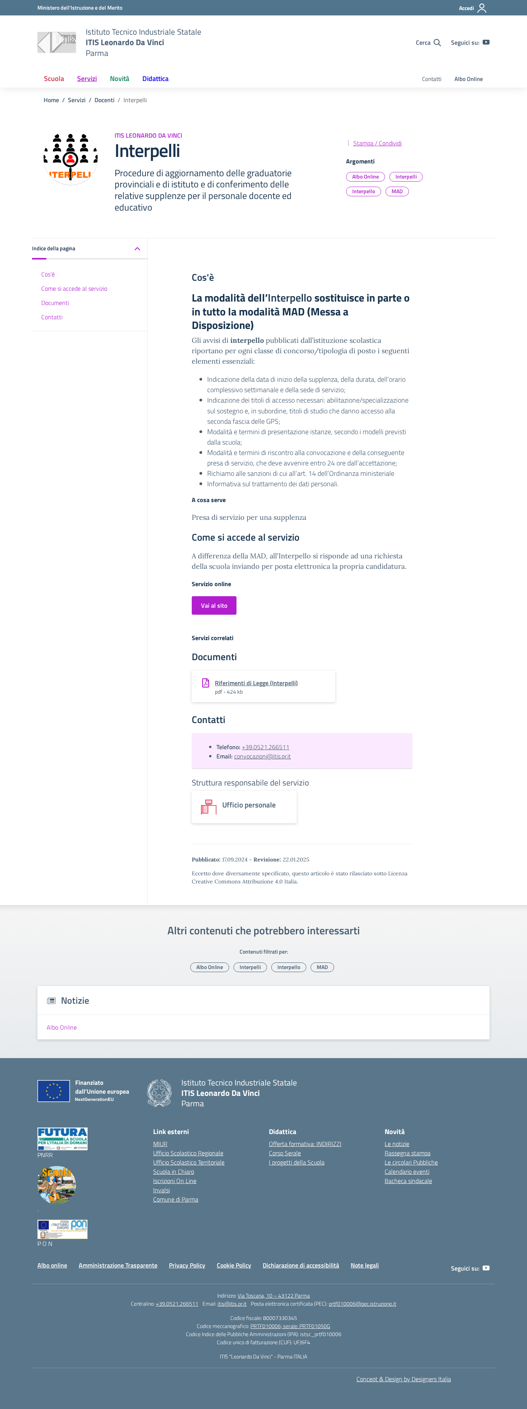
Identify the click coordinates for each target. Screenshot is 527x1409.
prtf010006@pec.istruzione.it (362, 1303)
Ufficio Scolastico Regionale (188, 1153)
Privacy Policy (187, 1265)
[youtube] (486, 42)
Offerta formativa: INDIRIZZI (305, 1143)
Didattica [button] (155, 78)
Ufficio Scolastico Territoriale (189, 1162)
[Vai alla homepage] (56, 42)
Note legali (365, 1265)
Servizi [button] (87, 78)
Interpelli (406, 176)
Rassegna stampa (408, 1153)
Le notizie (397, 1143)
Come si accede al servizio (74, 288)
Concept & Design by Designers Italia (403, 1379)
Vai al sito (214, 605)
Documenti (55, 302)
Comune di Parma (175, 1199)
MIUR (160, 1143)
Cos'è (48, 274)
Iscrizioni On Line (174, 1180)
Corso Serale (285, 1153)
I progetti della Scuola (296, 1162)
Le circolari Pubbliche (411, 1162)
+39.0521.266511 (265, 747)
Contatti (431, 78)
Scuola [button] (54, 78)
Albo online (52, 1265)
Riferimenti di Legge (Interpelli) (256, 683)
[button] (90, 249)
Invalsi (161, 1190)
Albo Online (468, 78)
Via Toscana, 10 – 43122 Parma (274, 1295)
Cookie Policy (234, 1265)
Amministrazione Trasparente (118, 1265)
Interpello (363, 191)
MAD (397, 191)
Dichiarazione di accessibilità (301, 1265)
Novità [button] (119, 78)
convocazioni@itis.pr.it (262, 756)
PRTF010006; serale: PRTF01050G (290, 1326)
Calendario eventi (407, 1171)
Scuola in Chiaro (173, 1171)
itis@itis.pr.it (232, 1303)
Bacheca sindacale (408, 1180)
